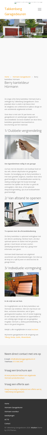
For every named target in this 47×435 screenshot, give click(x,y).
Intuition (34, 427)
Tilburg (7, 337)
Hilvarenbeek (26, 337)
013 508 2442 (18, 361)
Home (7, 77)
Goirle (18, 337)
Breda (12, 337)
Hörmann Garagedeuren (22, 77)
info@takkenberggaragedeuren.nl (23, 359)
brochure (34, 329)
